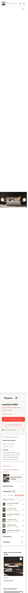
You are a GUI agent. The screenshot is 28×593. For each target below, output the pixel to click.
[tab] (5, 495)
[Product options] (21, 559)
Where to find (8, 414)
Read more (6, 466)
